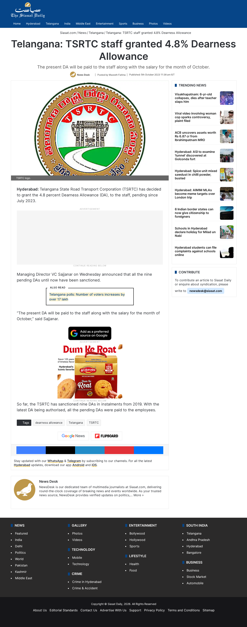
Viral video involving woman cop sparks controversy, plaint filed (195, 117)
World (19, 559)
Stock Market (196, 577)
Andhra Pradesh (198, 540)
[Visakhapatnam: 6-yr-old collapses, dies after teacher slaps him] (226, 98)
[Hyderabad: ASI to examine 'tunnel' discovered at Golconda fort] (226, 155)
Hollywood (137, 540)
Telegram (74, 461)
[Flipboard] (106, 436)
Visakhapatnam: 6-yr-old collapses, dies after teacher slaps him (196, 98)
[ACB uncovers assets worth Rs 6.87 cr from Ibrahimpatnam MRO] (226, 136)
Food (133, 570)
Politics (20, 552)
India (67, 23)
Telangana (52, 23)
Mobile (77, 557)
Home (17, 23)
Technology (80, 564)
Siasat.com (67, 33)
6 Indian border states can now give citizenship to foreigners (194, 212)
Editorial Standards (64, 610)
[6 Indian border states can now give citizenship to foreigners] (226, 213)
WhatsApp (55, 461)
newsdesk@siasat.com (205, 291)
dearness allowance (49, 422)
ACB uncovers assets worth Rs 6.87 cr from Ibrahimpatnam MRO (195, 136)
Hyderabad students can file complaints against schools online (196, 251)
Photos (153, 23)
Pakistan (21, 565)
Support (135, 610)
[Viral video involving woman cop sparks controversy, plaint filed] (226, 117)
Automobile (195, 583)
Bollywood (137, 533)
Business (138, 23)
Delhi (18, 546)
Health (134, 564)
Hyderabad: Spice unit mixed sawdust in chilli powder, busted (196, 174)
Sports (123, 23)
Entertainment (104, 23)
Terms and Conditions (184, 610)
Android (78, 465)
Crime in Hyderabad (87, 582)
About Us (40, 610)
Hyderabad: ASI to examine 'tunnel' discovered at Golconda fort (195, 155)
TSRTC (94, 422)
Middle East (83, 23)
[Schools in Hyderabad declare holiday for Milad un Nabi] (226, 232)
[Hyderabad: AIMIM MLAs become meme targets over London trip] (226, 194)
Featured (21, 533)
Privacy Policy (154, 610)
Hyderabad (33, 23)
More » (139, 495)
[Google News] (73, 436)
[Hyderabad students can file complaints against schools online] (226, 251)
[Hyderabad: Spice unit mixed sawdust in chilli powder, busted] (226, 174)
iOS (94, 465)
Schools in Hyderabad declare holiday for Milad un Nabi (195, 232)
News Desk (83, 74)
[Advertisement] (90, 237)
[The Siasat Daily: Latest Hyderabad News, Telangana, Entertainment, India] (28, 10)
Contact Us (88, 610)
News (82, 33)
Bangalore (194, 552)
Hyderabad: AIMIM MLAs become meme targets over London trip (195, 193)
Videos (167, 23)
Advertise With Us (113, 610)
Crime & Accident (85, 588)
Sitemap (209, 610)
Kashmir (21, 572)
